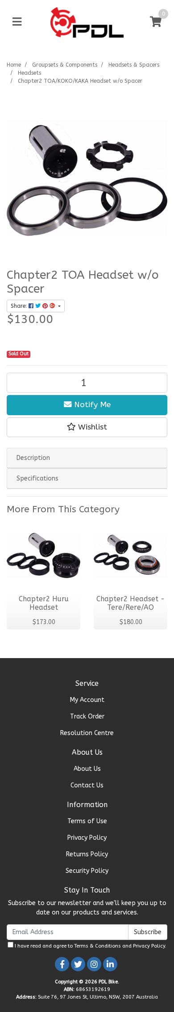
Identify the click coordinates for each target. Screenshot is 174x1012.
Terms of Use (87, 821)
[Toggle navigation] (17, 22)
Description (33, 458)
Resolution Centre (87, 733)
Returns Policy (87, 854)
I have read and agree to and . (89, 946)
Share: (20, 306)
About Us (87, 769)
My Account (87, 700)
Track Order (87, 716)
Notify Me (91, 404)
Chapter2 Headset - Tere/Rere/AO (130, 603)
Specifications (37, 478)
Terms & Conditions (97, 946)
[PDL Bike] (87, 22)
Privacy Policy (87, 838)
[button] (87, 427)
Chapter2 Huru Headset (44, 603)
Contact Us (87, 785)
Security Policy (87, 871)
